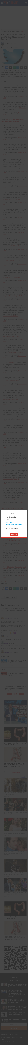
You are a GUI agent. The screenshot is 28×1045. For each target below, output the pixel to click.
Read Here (14, 534)
